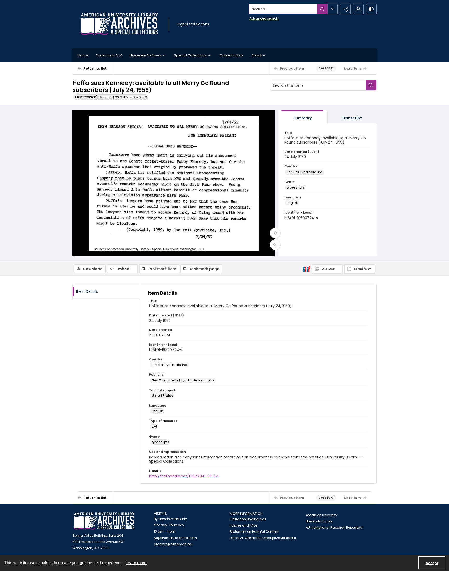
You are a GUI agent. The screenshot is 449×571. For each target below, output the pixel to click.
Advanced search (263, 18)
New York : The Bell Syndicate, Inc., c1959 (183, 380)
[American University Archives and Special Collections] (104, 521)
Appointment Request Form (175, 538)
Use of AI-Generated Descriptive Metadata (263, 538)
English (292, 202)
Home (83, 55)
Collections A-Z (109, 55)
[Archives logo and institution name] (119, 24)
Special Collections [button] (190, 55)
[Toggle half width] (275, 244)
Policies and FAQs (243, 525)
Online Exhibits (231, 55)
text (154, 426)
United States (162, 395)
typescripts (295, 187)
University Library (319, 521)
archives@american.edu (174, 544)
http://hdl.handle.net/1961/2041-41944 (184, 476)
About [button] (256, 55)
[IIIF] (306, 268)
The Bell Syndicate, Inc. (305, 172)
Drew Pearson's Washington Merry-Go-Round (111, 97)
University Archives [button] (145, 55)
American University (321, 515)
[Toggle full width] (275, 233)
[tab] (302, 117)
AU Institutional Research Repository (334, 527)
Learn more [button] (136, 563)
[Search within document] (371, 85)
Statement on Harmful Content (254, 531)
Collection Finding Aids (248, 519)
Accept (432, 563)
